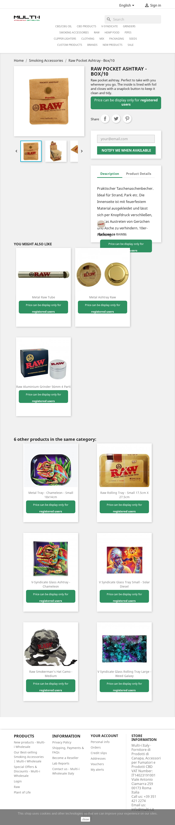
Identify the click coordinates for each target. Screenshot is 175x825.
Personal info (100, 742)
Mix (101, 38)
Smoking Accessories (74, 32)
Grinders (129, 26)
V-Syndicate (109, 26)
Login (18, 781)
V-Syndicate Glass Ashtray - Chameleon (50, 584)
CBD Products (86, 26)
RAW (96, 32)
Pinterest (127, 118)
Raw (17, 787)
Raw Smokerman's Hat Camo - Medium (50, 674)
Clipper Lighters (65, 38)
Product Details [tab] (138, 173)
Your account (104, 735)
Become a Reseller (65, 758)
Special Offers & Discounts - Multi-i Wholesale (27, 771)
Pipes (128, 32)
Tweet (116, 118)
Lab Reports (60, 763)
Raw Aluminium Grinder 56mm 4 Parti (43, 387)
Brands (92, 45)
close (85, 819)
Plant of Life (22, 792)
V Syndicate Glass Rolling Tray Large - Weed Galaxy (124, 674)
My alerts (97, 770)
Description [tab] (109, 173)
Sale (131, 45)
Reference (106, 234)
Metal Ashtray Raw (102, 297)
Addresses (98, 758)
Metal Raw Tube (43, 297)
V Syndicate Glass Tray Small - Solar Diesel (124, 584)
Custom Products (69, 45)
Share (105, 118)
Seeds (133, 38)
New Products (112, 45)
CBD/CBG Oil (63, 26)
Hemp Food (112, 32)
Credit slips (99, 753)
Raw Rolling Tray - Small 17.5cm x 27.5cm (124, 495)
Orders (96, 747)
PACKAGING (116, 38)
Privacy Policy (61, 742)
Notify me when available (126, 150)
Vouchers (97, 764)
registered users (43, 311)
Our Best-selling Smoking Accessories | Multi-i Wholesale (29, 756)
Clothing (87, 38)
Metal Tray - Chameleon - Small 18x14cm (50, 495)
